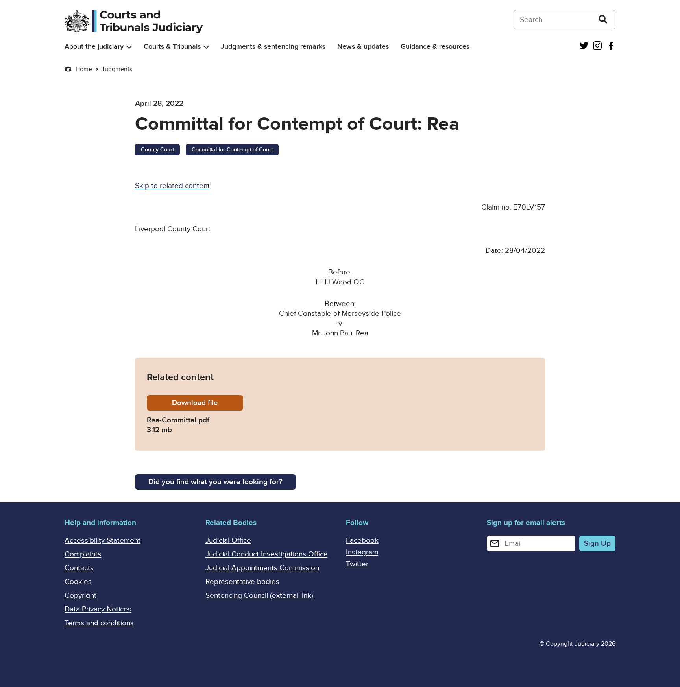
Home (84, 69)
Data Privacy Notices (98, 609)
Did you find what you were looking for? (215, 481)
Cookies (78, 581)
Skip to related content (172, 185)
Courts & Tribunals (172, 46)
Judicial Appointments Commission (262, 568)
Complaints (83, 554)
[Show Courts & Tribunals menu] (206, 47)
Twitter (357, 564)
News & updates (363, 46)
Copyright (80, 595)
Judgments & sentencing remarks (273, 46)
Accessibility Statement (102, 540)
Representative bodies (242, 581)
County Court (157, 149)
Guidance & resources (435, 46)
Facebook (362, 540)
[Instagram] (597, 46)
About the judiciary (94, 46)
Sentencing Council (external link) (259, 595)
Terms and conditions (99, 623)
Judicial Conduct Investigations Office (266, 554)
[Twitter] (584, 46)
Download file (207, 402)
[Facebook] (610, 46)
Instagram (362, 552)
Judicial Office (228, 540)
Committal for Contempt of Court (232, 149)
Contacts (79, 568)
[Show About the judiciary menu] (129, 47)
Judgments (117, 69)
